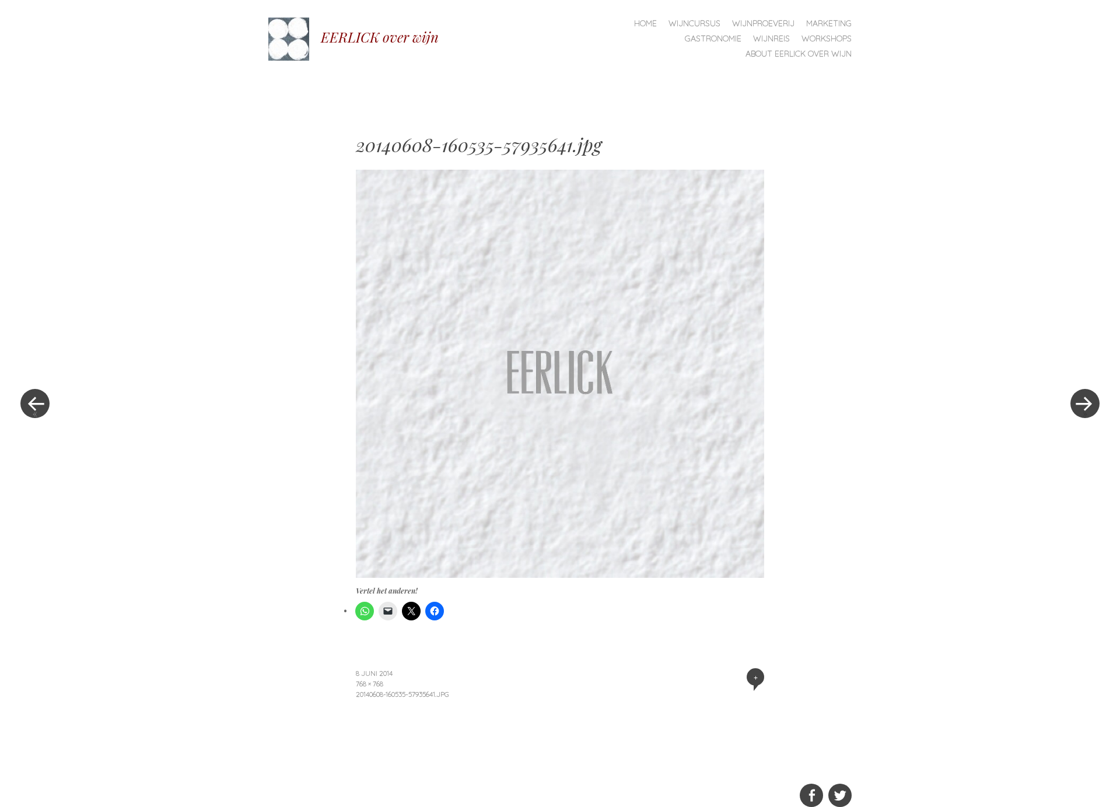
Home (645, 23)
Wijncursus (694, 23)
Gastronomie (713, 38)
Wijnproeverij (763, 23)
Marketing (829, 23)
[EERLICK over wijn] (294, 37)
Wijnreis (771, 38)
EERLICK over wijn (380, 36)
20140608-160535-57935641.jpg (402, 694)
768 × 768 (369, 683)
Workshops (827, 38)
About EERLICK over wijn (799, 53)
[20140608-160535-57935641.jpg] (560, 574)
